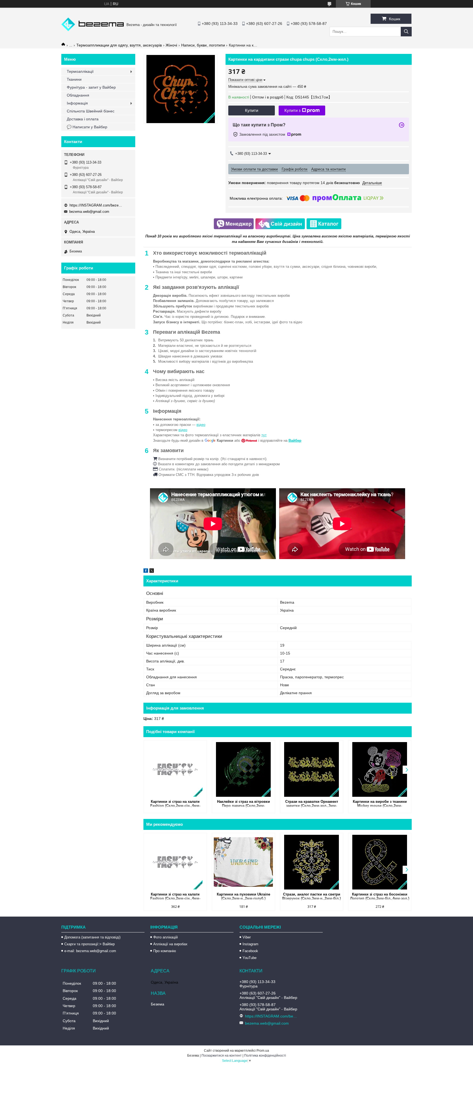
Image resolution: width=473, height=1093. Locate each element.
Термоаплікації (80, 71)
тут (264, 435)
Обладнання (78, 95)
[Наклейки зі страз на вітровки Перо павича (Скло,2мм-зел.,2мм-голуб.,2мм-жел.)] (243, 769)
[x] (151, 571)
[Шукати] (406, 31)
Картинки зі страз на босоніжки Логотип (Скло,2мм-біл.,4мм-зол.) (379, 896)
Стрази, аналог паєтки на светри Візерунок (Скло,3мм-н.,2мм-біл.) (311, 896)
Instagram (250, 944)
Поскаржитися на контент (221, 1055)
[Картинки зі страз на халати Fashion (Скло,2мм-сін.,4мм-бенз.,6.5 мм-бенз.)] (175, 769)
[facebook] (145, 571)
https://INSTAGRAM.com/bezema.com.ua (97, 205)
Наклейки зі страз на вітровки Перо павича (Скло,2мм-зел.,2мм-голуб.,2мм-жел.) (243, 804)
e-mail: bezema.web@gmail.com (90, 951)
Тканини (74, 79)
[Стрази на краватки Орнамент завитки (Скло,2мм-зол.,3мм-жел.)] (311, 769)
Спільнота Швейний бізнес (90, 111)
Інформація (77, 103)
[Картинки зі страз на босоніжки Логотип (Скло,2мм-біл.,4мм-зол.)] (379, 862)
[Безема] (92, 30)
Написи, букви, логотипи (203, 45)
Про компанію (164, 951)
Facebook (250, 951)
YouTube (249, 958)
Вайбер (295, 440)
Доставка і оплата (83, 119)
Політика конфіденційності (265, 1055)
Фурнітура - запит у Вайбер (91, 87)
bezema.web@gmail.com (89, 212)
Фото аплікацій (165, 937)
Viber (247, 937)
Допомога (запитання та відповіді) (92, 937)
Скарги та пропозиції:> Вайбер (89, 944)
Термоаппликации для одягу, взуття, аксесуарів (119, 45)
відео (201, 425)
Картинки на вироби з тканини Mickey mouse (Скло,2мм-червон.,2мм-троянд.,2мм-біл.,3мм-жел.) (380, 804)
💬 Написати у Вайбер (87, 127)
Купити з (292, 110)
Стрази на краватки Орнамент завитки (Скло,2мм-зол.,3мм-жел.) (311, 804)
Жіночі (171, 45)
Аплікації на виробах (170, 944)
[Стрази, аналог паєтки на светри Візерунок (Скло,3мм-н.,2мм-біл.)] (311, 862)
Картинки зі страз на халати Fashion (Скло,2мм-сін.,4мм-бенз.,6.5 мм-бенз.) (175, 804)
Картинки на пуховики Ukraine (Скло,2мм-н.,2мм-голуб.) (243, 896)
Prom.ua (262, 1051)
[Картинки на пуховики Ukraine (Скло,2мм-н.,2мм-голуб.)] (243, 862)
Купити (251, 110)
